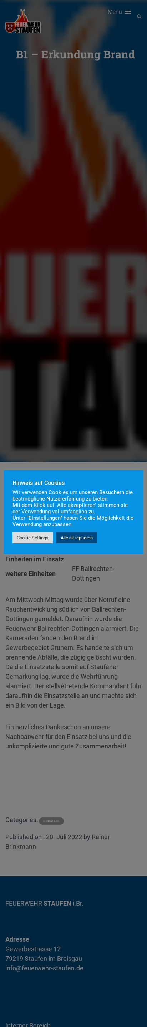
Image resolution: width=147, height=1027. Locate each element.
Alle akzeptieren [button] (77, 537)
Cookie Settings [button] (33, 537)
